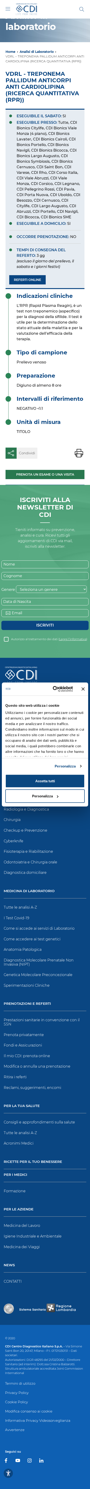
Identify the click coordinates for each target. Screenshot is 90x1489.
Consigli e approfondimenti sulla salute (39, 1122)
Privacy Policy (17, 1392)
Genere (8, 589)
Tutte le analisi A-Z (20, 907)
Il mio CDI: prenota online (27, 1056)
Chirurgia (12, 820)
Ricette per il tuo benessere (33, 1162)
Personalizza (65, 766)
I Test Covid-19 (16, 918)
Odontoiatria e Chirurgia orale (30, 862)
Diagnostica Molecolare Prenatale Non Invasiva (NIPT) (39, 962)
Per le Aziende (18, 1209)
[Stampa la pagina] (78, 453)
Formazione (15, 1191)
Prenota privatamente (24, 1035)
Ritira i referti (15, 1077)
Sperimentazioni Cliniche (27, 985)
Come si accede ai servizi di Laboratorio (39, 928)
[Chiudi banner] (83, 688)
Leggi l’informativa (72, 639)
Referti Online (27, 280)
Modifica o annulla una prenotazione (37, 1066)
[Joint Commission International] (9, 1309)
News (9, 1265)
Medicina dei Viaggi (22, 1247)
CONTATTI (13, 1281)
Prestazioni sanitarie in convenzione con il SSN (42, 1022)
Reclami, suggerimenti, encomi (32, 1087)
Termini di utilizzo (20, 1383)
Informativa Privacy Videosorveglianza (37, 1420)
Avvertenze (14, 1430)
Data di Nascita (17, 601)
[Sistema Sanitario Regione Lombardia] (47, 1309)
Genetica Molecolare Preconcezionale (38, 975)
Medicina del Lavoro (22, 1225)
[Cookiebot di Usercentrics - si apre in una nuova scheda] (54, 689)
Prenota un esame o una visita (45, 474)
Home (10, 52)
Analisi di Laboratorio (37, 52)
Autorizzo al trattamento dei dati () (49, 639)
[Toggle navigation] (8, 9)
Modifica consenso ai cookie (28, 1411)
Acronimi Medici (18, 1143)
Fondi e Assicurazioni (23, 1045)
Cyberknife (13, 841)
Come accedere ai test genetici (32, 939)
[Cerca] (81, 9)
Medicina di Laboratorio (29, 891)
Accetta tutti (45, 781)
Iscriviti (45, 625)
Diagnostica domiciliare (25, 872)
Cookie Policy (16, 1402)
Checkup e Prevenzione (25, 830)
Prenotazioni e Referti (27, 1004)
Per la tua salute (22, 1106)
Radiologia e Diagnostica (26, 809)
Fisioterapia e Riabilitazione (28, 851)
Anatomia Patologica (23, 949)
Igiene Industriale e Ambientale (33, 1236)
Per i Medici (15, 1175)
